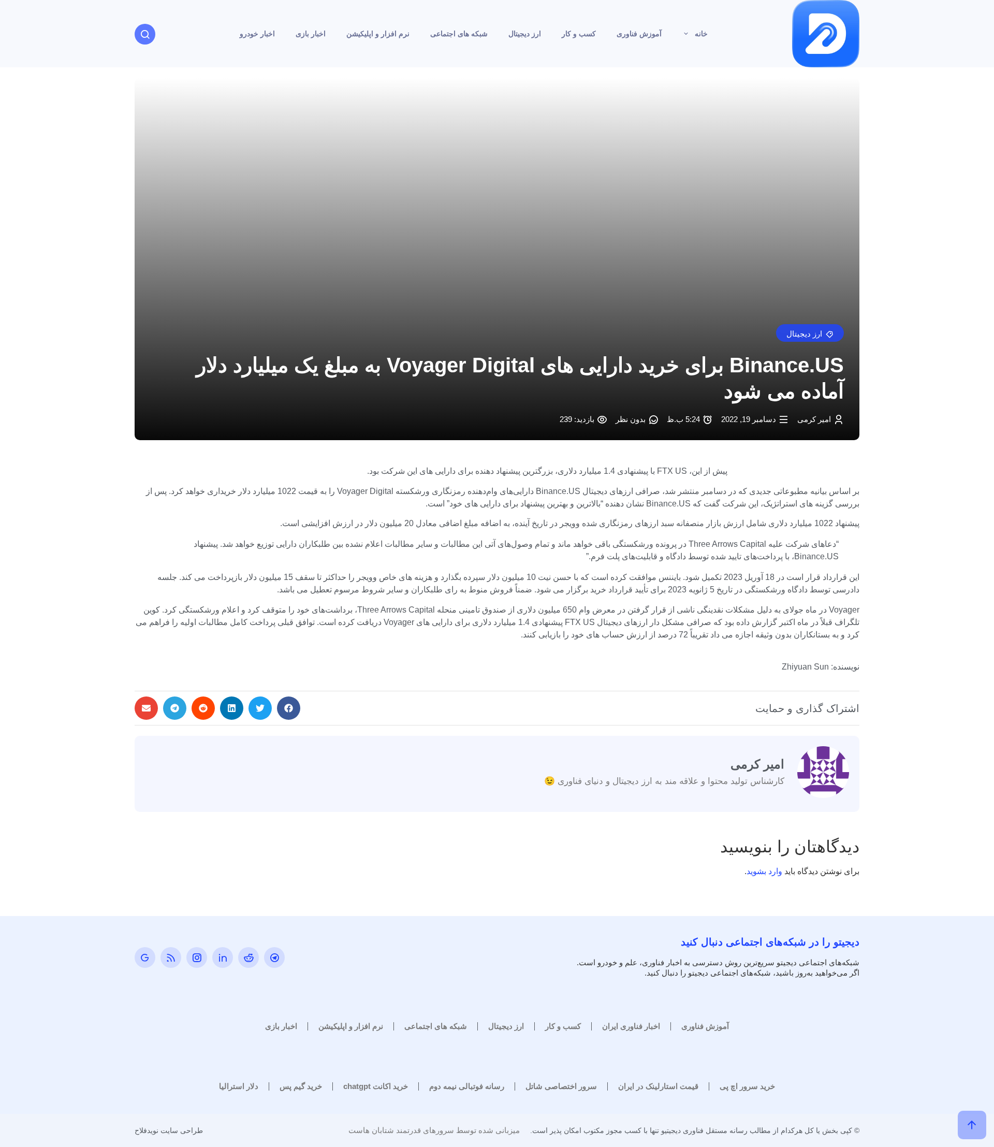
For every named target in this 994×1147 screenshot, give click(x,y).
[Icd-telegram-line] (274, 957)
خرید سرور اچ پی (747, 1086)
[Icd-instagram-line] (196, 957)
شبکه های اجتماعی (459, 34)
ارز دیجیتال (524, 34)
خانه (701, 34)
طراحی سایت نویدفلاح (169, 1130)
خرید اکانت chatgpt (375, 1086)
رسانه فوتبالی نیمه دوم (466, 1086)
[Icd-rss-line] (170, 957)
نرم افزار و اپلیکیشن (378, 34)
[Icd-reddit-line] (248, 957)
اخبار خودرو (257, 34)
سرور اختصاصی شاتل (561, 1086)
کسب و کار (579, 34)
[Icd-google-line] (145, 957)
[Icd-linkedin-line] (222, 957)
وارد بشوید (764, 871)
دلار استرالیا (238, 1086)
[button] (810, 333)
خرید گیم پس (301, 1086)
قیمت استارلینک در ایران (658, 1086)
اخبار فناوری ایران (631, 1026)
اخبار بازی (311, 34)
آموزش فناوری (639, 34)
